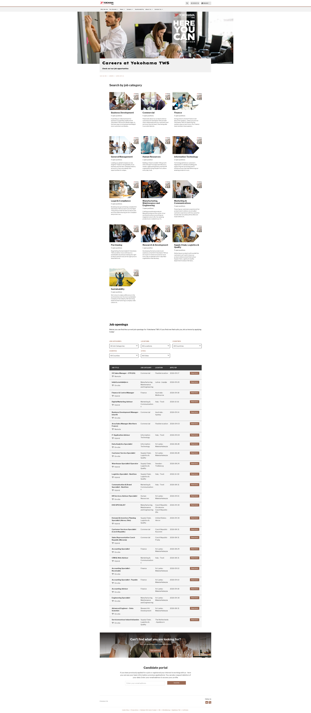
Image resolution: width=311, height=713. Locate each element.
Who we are (103, 76)
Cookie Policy (125, 710)
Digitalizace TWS (176, 710)
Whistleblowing (166, 710)
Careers (111, 76)
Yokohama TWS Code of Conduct (148, 710)
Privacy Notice (134, 710)
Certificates (185, 710)
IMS (159, 710)
